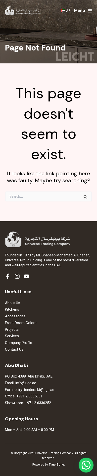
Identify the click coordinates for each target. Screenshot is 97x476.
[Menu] (90, 10)
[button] (86, 465)
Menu (79, 10)
